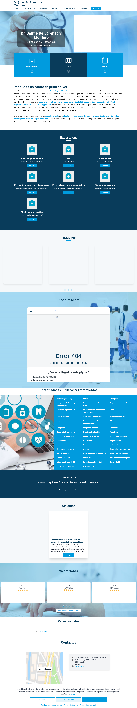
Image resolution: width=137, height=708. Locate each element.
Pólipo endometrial (117, 417)
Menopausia (114, 399)
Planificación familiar (91, 432)
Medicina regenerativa (66, 410)
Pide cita (96, 8)
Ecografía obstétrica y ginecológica (66, 404)
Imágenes (43, 8)
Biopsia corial (115, 441)
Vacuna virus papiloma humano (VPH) (92, 422)
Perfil (17, 8)
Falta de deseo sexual (118, 445)
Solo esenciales (68, 700)
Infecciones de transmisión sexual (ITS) (94, 411)
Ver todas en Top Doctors (68, 611)
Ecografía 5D (115, 462)
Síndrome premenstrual (92, 417)
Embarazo (87, 458)
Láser (85, 399)
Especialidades (29, 8)
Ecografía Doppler (90, 428)
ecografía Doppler (40, 105)
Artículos (55, 8)
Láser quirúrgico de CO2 (66, 462)
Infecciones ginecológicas (93, 462)
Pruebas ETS (88, 466)
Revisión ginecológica (65, 399)
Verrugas (60, 445)
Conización (87, 441)
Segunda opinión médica (66, 436)
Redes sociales (69, 8)
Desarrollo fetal (63, 458)
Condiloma (114, 428)
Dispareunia (88, 445)
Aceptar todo (94, 700)
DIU (111, 421)
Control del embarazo (118, 436)
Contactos (84, 8)
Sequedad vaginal (64, 453)
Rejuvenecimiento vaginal (120, 458)
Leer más (31, 165)
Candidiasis (61, 441)
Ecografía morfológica (119, 453)
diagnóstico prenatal (22, 105)
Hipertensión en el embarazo (94, 453)
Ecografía (61, 428)
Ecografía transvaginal (66, 432)
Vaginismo (114, 432)
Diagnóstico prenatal (118, 403)
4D (50, 105)
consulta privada (52, 116)
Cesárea (113, 410)
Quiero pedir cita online (68, 490)
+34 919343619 (80, 666)
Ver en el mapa (45, 669)
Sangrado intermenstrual (120, 449)
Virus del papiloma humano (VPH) (94, 404)
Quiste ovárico (63, 417)
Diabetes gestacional (65, 466)
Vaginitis (60, 421)
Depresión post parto (65, 449)
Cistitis (86, 449)
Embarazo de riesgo (91, 436)
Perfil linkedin (44, 631)
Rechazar (42, 700)
